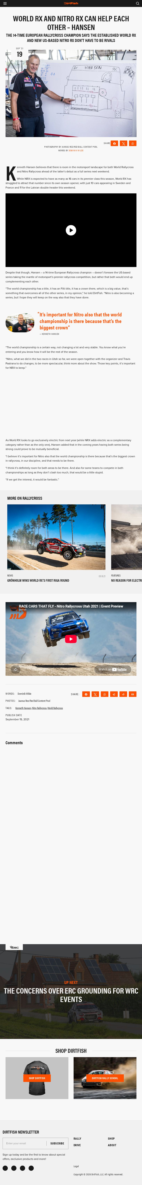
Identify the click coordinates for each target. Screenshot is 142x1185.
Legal (76, 1166)
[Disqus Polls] (71, 789)
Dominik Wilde (76, 150)
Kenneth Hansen (23, 708)
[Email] (132, 694)
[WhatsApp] (132, 143)
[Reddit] (123, 694)
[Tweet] (123, 143)
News (10, 575)
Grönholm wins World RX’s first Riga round (38, 580)
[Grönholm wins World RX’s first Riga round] (56, 537)
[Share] (114, 143)
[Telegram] (114, 694)
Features (116, 575)
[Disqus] (71, 880)
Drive (77, 1145)
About (112, 1145)
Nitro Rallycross (39, 708)
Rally (77, 1138)
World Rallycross (55, 708)
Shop (111, 1138)
